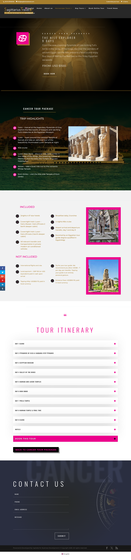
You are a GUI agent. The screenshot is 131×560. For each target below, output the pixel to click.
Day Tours (79, 8)
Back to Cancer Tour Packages (35, 449)
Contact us (30, 13)
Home (39, 8)
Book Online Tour (96, 8)
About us (49, 8)
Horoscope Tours (62, 8)
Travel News (112, 8)
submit (62, 536)
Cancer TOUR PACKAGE (38, 108)
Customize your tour (112, 1)
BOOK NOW (49, 73)
